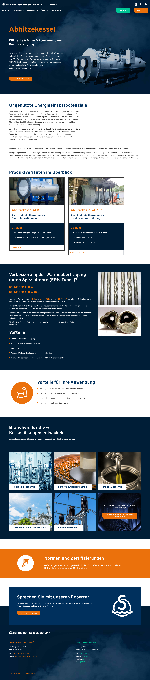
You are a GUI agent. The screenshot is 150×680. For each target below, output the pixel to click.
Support (86, 659)
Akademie (56, 11)
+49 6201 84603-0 (87, 654)
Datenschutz (16, 673)
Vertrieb (86, 656)
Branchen (19, 11)
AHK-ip (33, 299)
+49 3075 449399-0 (21, 654)
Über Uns (45, 11)
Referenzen (32, 11)
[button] (146, 4)
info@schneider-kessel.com (26, 656)
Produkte (7, 11)
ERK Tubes (62, 299)
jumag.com (84, 662)
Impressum (30, 673)
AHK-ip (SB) (45, 299)
